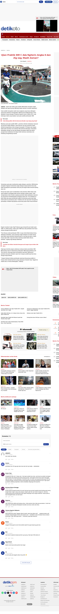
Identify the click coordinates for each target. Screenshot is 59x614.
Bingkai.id (43, 596)
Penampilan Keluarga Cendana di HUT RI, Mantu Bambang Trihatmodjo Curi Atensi (8, 372)
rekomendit (43, 603)
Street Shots (36, 39)
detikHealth (32, 588)
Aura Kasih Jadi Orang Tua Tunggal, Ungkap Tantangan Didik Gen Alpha (45, 410)
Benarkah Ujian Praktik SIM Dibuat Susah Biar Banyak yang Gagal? (11, 318)
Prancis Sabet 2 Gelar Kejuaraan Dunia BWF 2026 (25, 371)
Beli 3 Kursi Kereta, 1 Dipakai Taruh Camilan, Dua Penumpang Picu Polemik (8, 389)
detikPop (32, 598)
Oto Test (56, 36)
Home (3, 36)
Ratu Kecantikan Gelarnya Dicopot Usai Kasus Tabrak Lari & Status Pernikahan (6, 426)
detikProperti (23, 598)
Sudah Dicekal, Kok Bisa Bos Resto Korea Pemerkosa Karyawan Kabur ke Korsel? (42, 372)
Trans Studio (43, 595)
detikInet (23, 589)
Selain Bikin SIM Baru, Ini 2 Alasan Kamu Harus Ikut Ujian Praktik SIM (13, 314)
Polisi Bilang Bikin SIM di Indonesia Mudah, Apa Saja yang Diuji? (20, 121)
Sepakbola (23, 595)
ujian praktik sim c (22, 297)
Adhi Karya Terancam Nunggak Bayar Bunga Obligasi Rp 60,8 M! (19, 410)
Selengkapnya (47, 356)
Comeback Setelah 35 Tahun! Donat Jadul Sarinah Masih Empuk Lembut (32, 426)
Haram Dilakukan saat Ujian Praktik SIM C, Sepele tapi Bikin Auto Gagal (12, 309)
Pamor (18, 39)
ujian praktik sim (12, 297)
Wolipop (32, 589)
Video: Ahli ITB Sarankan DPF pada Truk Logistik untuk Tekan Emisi (47, 18)
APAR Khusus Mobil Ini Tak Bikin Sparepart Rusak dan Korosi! (32, 410)
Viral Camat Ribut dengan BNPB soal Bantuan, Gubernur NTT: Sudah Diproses (26, 389)
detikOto (3, 50)
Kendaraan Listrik (23, 36)
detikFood (32, 586)
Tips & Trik (49, 36)
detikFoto (32, 595)
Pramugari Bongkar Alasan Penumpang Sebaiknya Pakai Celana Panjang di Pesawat (19, 426)
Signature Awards (44, 591)
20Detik (31, 593)
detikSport (23, 593)
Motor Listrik (52, 39)
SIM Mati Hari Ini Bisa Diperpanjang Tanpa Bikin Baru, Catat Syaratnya (12, 322)
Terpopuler (5, 39)
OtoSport (36, 36)
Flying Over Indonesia (45, 600)
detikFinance (23, 588)
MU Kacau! (3, 408)
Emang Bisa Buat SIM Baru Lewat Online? (37, 317)
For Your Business (44, 602)
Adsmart (42, 588)
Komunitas (12, 39)
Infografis (29, 39)
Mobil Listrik (45, 39)
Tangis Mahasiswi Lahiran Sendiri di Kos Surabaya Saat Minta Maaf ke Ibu (43, 389)
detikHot (23, 591)
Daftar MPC (48, 1)
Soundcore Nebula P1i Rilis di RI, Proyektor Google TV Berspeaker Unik (45, 426)
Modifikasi (42, 36)
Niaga (31, 36)
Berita (7, 36)
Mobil (12, 36)
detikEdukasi (23, 586)
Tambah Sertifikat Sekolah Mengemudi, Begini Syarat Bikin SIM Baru (20, 245)
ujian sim (4, 297)
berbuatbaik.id (44, 584)
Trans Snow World (44, 593)
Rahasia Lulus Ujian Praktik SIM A (34, 313)
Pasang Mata (43, 586)
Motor (16, 36)
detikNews (23, 584)
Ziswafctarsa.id (44, 598)
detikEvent (43, 589)
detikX (31, 591)
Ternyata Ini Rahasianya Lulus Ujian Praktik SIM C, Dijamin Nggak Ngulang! (38, 309)
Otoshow (23, 39)
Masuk (55, 1)
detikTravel (32, 584)
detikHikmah (32, 596)
